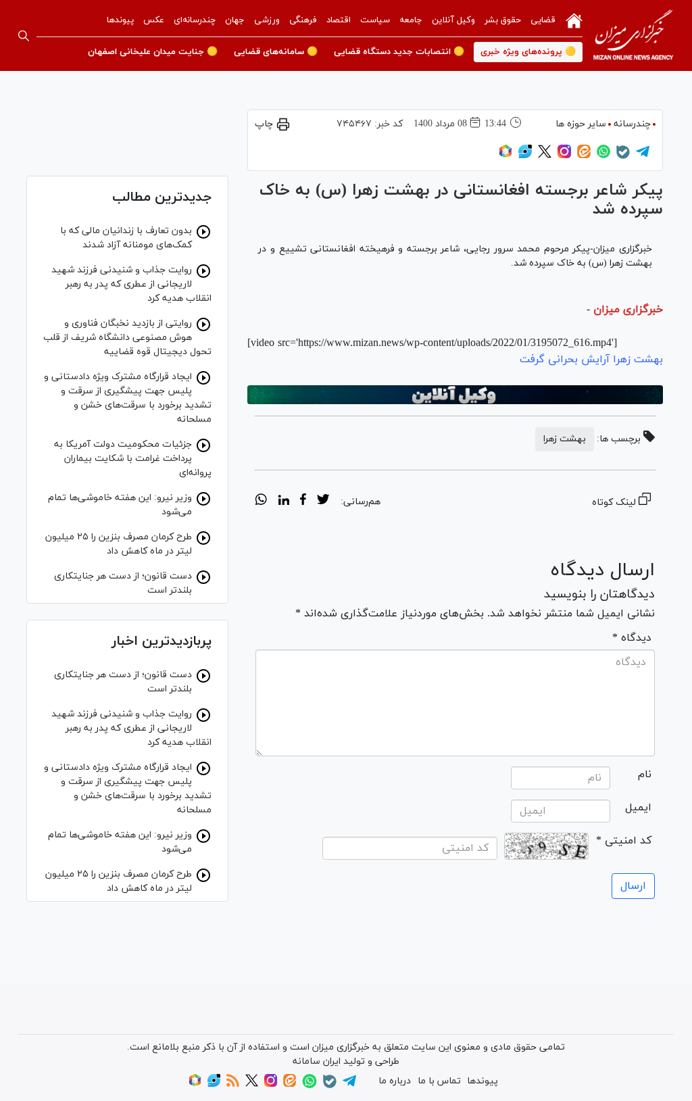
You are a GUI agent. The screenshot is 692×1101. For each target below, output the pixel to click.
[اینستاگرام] (564, 155)
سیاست (375, 20)
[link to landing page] (633, 35)
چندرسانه (632, 124)
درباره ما (394, 1081)
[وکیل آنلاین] (455, 395)
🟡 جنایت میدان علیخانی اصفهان (153, 52)
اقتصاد (338, 20)
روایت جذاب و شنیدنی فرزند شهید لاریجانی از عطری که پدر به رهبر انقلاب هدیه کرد (131, 284)
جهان (235, 20)
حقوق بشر (503, 20)
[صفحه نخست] (574, 19)
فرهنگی (303, 20)
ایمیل (638, 807)
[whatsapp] (261, 501)
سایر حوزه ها (580, 124)
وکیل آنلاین (453, 20)
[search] (23, 35)
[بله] (623, 156)
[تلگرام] (642, 155)
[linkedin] (283, 501)
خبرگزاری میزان (628, 309)
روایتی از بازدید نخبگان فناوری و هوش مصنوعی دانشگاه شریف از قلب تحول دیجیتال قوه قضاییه (127, 337)
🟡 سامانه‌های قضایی (276, 52)
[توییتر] (544, 155)
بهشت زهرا (564, 439)
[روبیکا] (505, 155)
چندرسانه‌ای (195, 20)
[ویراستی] (525, 155)
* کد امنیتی (623, 840)
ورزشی (267, 20)
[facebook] (303, 501)
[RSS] (232, 1084)
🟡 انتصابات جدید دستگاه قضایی (399, 52)
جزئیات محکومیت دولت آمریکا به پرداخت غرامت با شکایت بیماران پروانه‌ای (133, 458)
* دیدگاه (631, 638)
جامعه (410, 20)
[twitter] (323, 501)
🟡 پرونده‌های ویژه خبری (528, 52)
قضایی (542, 20)
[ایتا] (584, 155)
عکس (153, 20)
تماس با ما (439, 1081)
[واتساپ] (603, 155)
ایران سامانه (317, 1061)
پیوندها (120, 20)
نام (644, 774)
